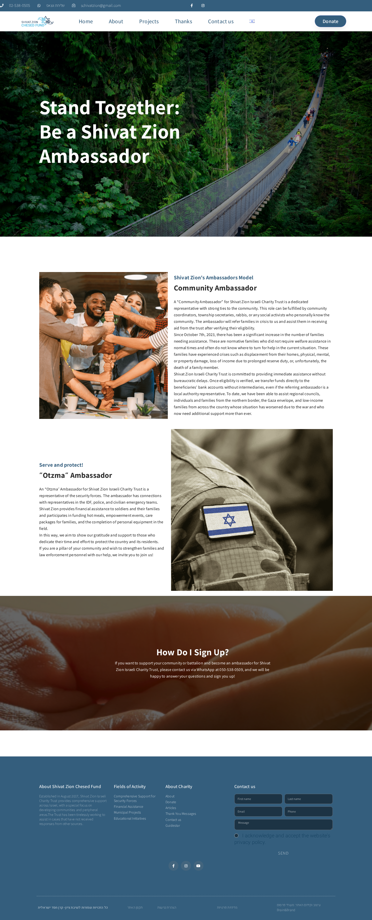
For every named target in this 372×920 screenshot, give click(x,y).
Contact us (221, 21)
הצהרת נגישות (166, 907)
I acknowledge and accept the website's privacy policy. (282, 839)
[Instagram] (203, 5)
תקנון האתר (135, 907)
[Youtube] (198, 866)
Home (86, 21)
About (116, 21)
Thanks (183, 21)
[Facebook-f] (191, 5)
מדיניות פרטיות (227, 907)
